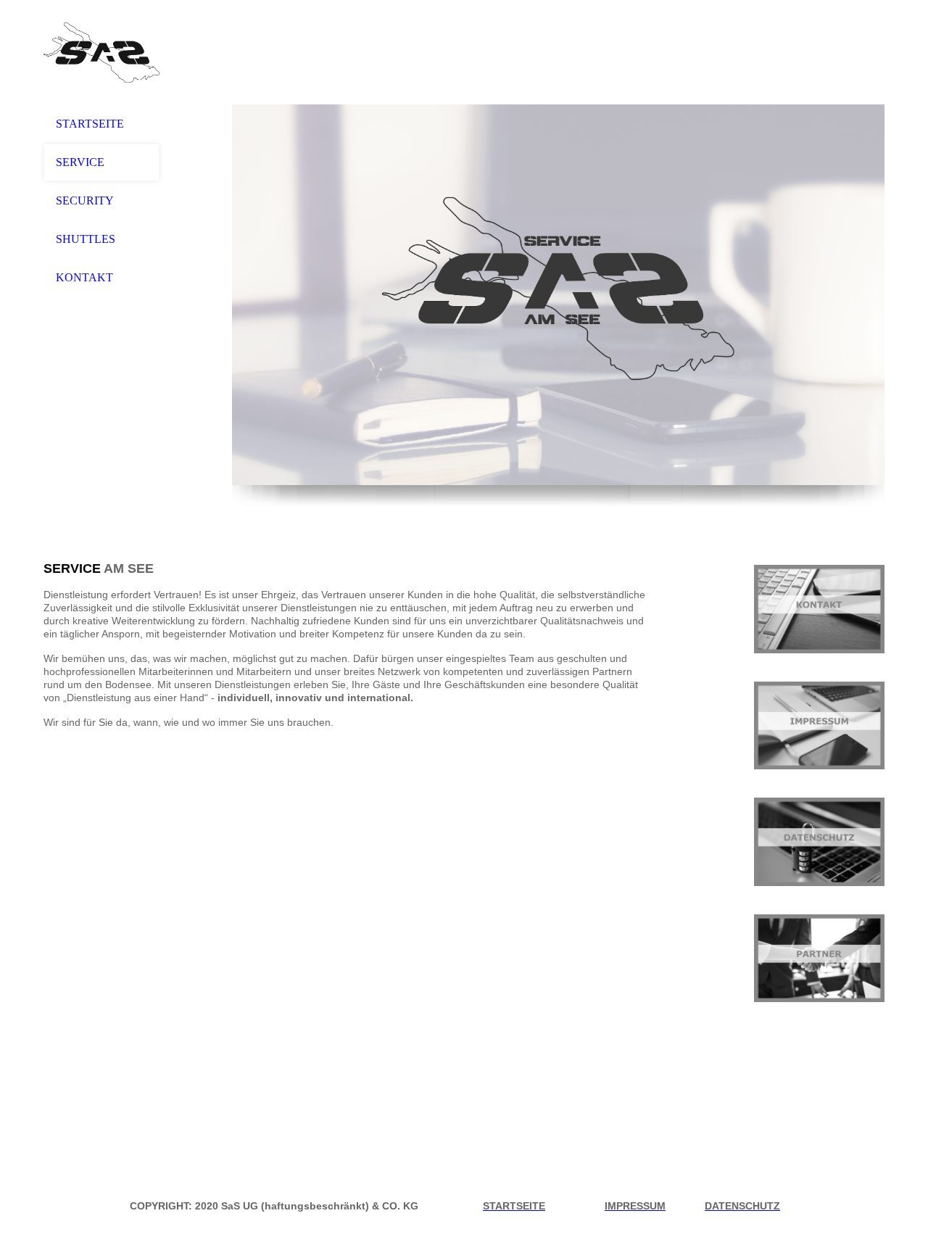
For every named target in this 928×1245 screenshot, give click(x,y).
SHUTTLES (85, 239)
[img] (102, 52)
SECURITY (85, 200)
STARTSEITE (90, 123)
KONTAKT (84, 277)
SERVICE (80, 162)
